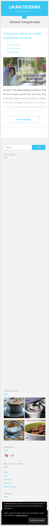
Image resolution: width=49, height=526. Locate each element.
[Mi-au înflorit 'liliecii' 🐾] (24, 297)
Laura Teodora (24, 7)
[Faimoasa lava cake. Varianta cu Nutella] (35, 408)
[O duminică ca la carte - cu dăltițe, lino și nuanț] (24, 322)
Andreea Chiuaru (10, 486)
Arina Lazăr (8, 483)
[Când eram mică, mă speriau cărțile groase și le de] (24, 248)
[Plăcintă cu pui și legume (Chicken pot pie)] (14, 408)
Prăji (5, 475)
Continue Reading (23, 119)
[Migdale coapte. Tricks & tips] (35, 431)
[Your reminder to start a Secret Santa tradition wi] (24, 347)
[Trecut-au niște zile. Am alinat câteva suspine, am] (24, 199)
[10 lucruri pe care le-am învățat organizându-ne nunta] (24, 71)
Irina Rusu (7, 479)
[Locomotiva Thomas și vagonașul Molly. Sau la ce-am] (24, 273)
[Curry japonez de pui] (14, 431)
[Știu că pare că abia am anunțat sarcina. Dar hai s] (24, 223)
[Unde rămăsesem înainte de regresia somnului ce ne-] (24, 174)
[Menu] (24, 16)
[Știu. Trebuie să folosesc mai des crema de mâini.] (24, 371)
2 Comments (12, 52)
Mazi (6, 472)
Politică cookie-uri (22, 515)
